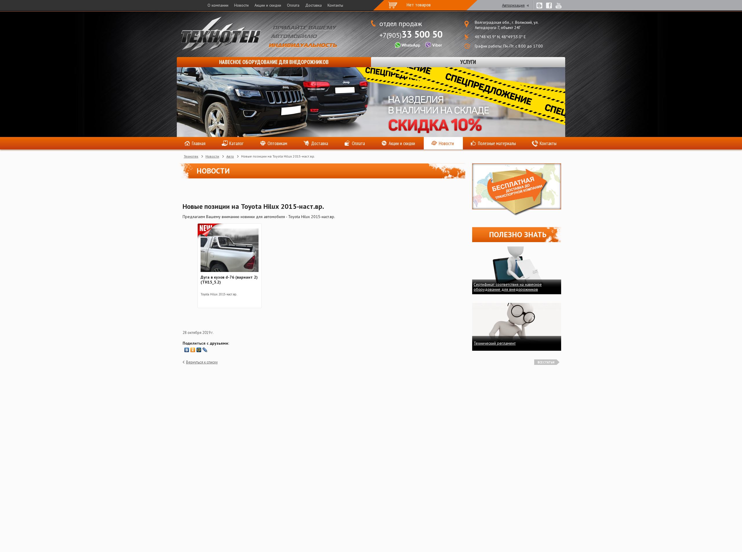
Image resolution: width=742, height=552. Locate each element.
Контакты (335, 5)
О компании (218, 5)
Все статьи (546, 362)
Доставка (313, 5)
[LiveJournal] (205, 350)
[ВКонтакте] (187, 350)
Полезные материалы (497, 143)
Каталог (236, 143)
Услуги (468, 62)
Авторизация (513, 5)
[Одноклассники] (193, 350)
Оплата (293, 5)
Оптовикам (277, 143)
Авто (230, 156)
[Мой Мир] (199, 350)
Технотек (191, 156)
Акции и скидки (267, 5)
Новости (241, 5)
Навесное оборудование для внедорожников (274, 62)
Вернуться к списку (202, 362)
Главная (198, 143)
